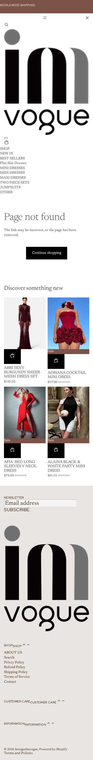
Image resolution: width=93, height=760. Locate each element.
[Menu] (46, 17)
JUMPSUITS (10, 187)
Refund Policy (14, 667)
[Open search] (6, 25)
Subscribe (17, 509)
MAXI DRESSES (13, 178)
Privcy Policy (14, 662)
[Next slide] (41, 323)
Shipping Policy (16, 672)
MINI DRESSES (12, 168)
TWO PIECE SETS (14, 183)
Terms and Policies (18, 753)
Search (9, 657)
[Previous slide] (8, 323)
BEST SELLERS (12, 158)
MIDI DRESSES (12, 173)
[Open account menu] (6, 138)
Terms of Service (17, 677)
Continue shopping (46, 253)
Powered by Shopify (53, 749)
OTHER (6, 192)
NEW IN (6, 153)
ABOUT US (13, 652)
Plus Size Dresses (13, 163)
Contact (10, 682)
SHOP (5, 149)
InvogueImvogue (26, 749)
